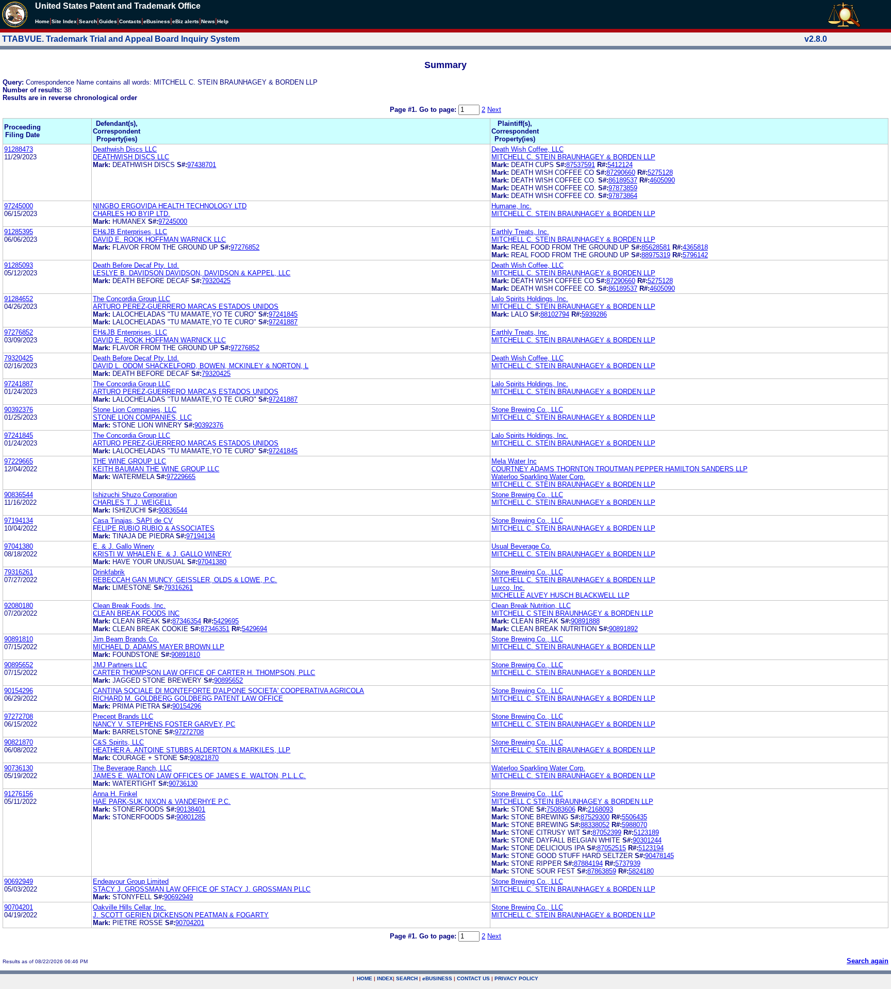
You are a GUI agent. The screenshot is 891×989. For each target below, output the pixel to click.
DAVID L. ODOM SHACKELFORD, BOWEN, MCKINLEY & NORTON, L (200, 366)
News (208, 21)
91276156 (18, 794)
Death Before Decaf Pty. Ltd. (136, 265)
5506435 (634, 817)
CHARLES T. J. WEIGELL (132, 502)
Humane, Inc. (511, 206)
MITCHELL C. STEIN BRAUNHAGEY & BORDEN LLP (573, 157)
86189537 (622, 180)
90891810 (18, 639)
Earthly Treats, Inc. (520, 232)
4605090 (662, 180)
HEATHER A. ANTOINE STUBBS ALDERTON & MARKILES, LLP (191, 750)
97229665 (18, 461)
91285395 (18, 232)
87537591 (580, 165)
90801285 (190, 817)
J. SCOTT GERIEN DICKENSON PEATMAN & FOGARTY (181, 915)
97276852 (244, 247)
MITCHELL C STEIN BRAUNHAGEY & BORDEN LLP (572, 613)
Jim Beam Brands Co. (126, 639)
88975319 (655, 255)
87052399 (606, 832)
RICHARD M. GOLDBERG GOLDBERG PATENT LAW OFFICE (188, 698)
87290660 (620, 172)
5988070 (634, 825)
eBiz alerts (185, 21)
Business (156, 21)
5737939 (627, 863)
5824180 (641, 871)
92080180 (18, 605)
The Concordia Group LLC (131, 299)
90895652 (18, 665)
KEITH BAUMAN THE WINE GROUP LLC (156, 469)
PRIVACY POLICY (516, 978)
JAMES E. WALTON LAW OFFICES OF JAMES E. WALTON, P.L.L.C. (199, 776)
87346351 (215, 629)
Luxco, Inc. (508, 587)
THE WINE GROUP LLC (129, 461)
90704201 (18, 907)
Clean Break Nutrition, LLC (531, 605)
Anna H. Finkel (115, 794)
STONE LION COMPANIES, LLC (142, 417)
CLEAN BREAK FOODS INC (136, 613)
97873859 (622, 188)
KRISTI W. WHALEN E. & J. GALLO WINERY (162, 554)
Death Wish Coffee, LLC (527, 149)
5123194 (651, 848)
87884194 (588, 863)
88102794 (554, 314)
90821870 (18, 742)
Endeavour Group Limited (131, 881)
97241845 (283, 314)
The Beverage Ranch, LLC (132, 768)
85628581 (655, 247)
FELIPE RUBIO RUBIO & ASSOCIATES (153, 528)
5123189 (646, 832)
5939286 (594, 314)
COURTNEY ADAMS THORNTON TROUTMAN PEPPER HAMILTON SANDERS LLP (619, 469)
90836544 (18, 495)
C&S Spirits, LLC (118, 742)
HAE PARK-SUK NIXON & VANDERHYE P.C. (161, 801)
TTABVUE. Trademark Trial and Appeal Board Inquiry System (121, 39)
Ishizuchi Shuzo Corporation (135, 495)
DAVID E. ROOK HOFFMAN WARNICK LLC (159, 239)
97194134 (18, 520)
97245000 (18, 206)
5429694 (254, 629)
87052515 (611, 848)
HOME (364, 978)
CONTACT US (473, 978)
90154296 (18, 691)
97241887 (283, 322)
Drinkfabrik (109, 572)
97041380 (18, 546)
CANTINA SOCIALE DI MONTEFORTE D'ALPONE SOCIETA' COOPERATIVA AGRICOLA (228, 691)
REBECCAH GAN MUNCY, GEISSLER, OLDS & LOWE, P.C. (185, 580)
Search (88, 21)
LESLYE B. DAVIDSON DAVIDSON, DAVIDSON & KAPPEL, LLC (191, 273)
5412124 (620, 165)
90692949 (18, 881)
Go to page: (438, 109)
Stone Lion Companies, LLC (134, 410)
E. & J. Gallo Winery (123, 546)
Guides (108, 21)
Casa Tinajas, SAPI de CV (133, 520)
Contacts (130, 21)
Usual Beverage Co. (521, 546)
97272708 (18, 716)
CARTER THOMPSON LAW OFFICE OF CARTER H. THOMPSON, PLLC (204, 673)
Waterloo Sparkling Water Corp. (538, 477)
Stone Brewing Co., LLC (527, 410)
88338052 (595, 825)
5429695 (226, 621)
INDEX (385, 978)
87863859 (601, 871)
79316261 (18, 572)
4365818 (695, 247)
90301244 (647, 840)
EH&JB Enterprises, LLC (130, 232)
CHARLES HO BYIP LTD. (131, 214)
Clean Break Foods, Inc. (129, 605)
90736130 (18, 768)
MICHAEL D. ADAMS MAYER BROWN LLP (158, 647)
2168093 (600, 809)
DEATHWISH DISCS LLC (131, 157)
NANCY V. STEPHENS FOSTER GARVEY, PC (164, 724)
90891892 (623, 629)
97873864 (622, 196)
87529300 (595, 817)
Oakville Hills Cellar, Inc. (129, 907)
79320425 (216, 281)
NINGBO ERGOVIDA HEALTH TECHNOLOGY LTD (169, 206)
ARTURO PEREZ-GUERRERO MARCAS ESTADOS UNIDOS (185, 306)
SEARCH (407, 978)
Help (222, 21)
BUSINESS (437, 978)
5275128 (660, 172)
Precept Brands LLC (123, 716)
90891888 (585, 621)
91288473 (18, 149)
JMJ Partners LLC (120, 665)
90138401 (190, 809)
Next (494, 109)
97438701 (201, 165)
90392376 (18, 410)
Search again (867, 961)
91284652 (18, 299)
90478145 (659, 856)
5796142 (695, 255)
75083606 (561, 809)
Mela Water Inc (514, 461)
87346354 (186, 621)
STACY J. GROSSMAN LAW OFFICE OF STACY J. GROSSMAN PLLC (201, 889)
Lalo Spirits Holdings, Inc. (529, 299)
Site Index (64, 21)
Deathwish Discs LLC (125, 149)
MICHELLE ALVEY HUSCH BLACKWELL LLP (560, 595)
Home (42, 21)
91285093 (18, 265)
